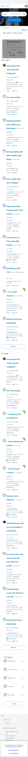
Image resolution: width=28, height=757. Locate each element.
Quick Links (6, 719)
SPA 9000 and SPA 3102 (14, 272)
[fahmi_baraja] (10, 696)
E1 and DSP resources (14, 295)
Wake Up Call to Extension (14, 499)
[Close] (25, 743)
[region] (14, 749)
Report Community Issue (12, 731)
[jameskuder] (10, 662)
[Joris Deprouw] (11, 671)
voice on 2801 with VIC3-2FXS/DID (13, 183)
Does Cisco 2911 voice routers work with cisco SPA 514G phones (15, 562)
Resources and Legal (9, 728)
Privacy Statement (13, 750)
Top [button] (2, 715)
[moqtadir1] (9, 688)
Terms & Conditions (10, 735)
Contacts (8, 723)
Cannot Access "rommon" (14, 472)
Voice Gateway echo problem (14, 445)
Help (7, 733)
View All (13, 346)
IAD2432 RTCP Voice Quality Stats (14, 323)
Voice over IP (5, 28)
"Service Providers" (12, 45)
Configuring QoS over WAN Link (13, 418)
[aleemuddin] (10, 679)
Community (12, 50)
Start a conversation (14, 20)
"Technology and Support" (14, 47)
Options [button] (24, 30)
